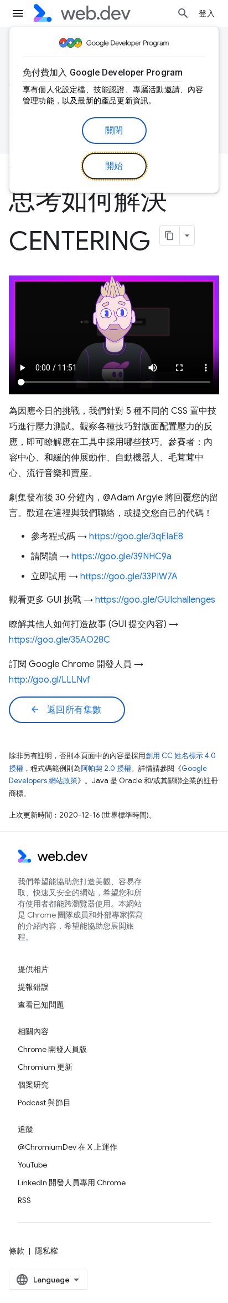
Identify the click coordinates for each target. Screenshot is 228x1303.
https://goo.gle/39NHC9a (121, 556)
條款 (16, 1250)
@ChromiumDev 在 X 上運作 (67, 1147)
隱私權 (46, 1250)
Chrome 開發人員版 (52, 1049)
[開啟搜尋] (183, 13)
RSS (24, 1200)
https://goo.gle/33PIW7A (129, 576)
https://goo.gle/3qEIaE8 (136, 536)
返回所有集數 (66, 709)
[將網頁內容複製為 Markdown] (170, 235)
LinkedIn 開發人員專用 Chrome (72, 1182)
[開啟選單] (18, 13)
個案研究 (33, 1085)
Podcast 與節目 (44, 1102)
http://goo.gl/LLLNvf (49, 679)
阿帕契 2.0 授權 (106, 768)
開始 (114, 166)
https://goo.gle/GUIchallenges (155, 599)
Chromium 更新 (45, 1067)
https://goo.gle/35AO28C (59, 639)
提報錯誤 (33, 987)
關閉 (114, 130)
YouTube (32, 1165)
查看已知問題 (41, 1005)
